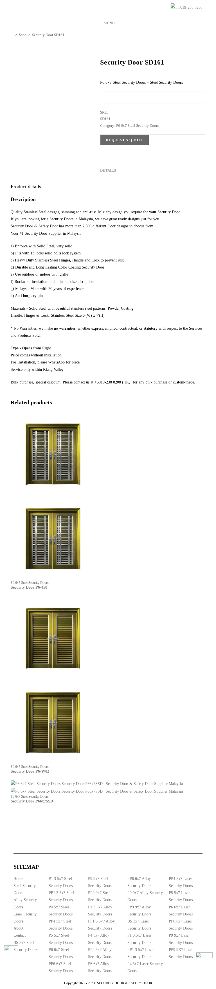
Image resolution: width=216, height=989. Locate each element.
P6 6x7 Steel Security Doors (137, 125)
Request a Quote (124, 140)
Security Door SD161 (48, 35)
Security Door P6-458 (29, 587)
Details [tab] (108, 170)
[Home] (12, 35)
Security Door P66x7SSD (32, 801)
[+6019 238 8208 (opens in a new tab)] (204, 960)
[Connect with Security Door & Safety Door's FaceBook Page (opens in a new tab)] (11, 952)
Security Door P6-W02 (30, 771)
